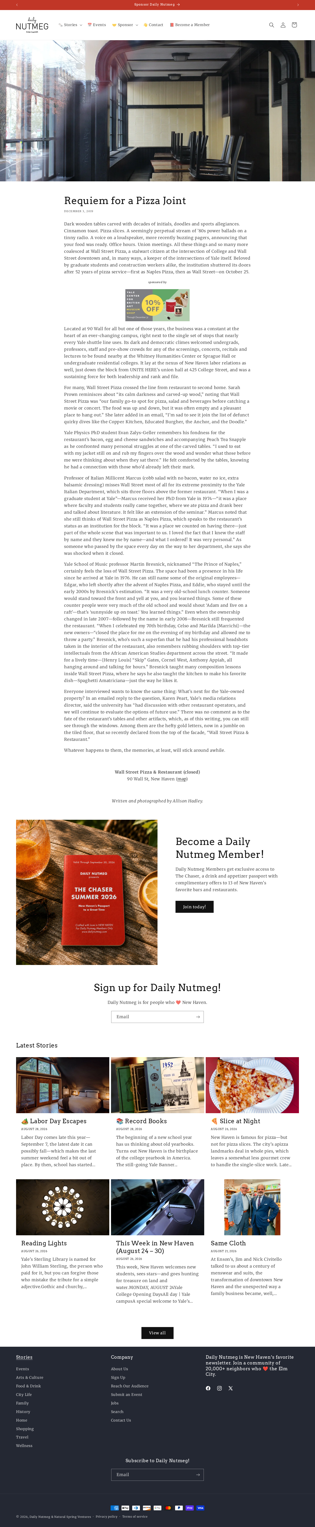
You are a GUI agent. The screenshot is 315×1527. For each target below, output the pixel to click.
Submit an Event (126, 1394)
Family (22, 1403)
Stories (24, 1357)
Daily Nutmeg (40, 1517)
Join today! (194, 906)
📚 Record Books (141, 1121)
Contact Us (121, 1420)
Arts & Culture (30, 1377)
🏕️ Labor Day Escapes (54, 1121)
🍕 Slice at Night (235, 1121)
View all (157, 1332)
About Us (119, 1369)
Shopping (25, 1428)
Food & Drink (28, 1386)
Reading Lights (44, 1243)
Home (21, 1420)
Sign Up (118, 1377)
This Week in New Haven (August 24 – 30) (155, 1247)
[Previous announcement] (17, 5)
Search (117, 1411)
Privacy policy (107, 1516)
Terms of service (135, 1516)
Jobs (115, 1403)
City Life (24, 1394)
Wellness (24, 1445)
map (181, 778)
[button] (69, 25)
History (23, 1411)
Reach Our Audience (130, 1386)
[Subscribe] (198, 1017)
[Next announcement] (298, 5)
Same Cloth (228, 1243)
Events (22, 1369)
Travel (22, 1437)
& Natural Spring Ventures (71, 1517)
